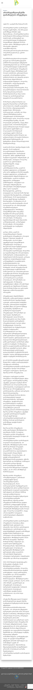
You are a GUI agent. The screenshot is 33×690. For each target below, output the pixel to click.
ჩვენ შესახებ (15, 684)
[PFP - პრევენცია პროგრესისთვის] (16, 3)
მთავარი (7, 684)
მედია (27, 686)
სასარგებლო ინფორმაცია (15, 687)
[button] (2, 3)
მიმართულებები (9, 686)
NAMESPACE (20, 668)
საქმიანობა (24, 684)
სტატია (5, 10)
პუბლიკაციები (19, 686)
